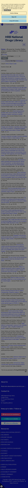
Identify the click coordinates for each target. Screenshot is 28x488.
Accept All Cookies (14, 20)
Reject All (14, 17)
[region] (14, 11)
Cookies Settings (14, 13)
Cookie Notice (7, 10)
